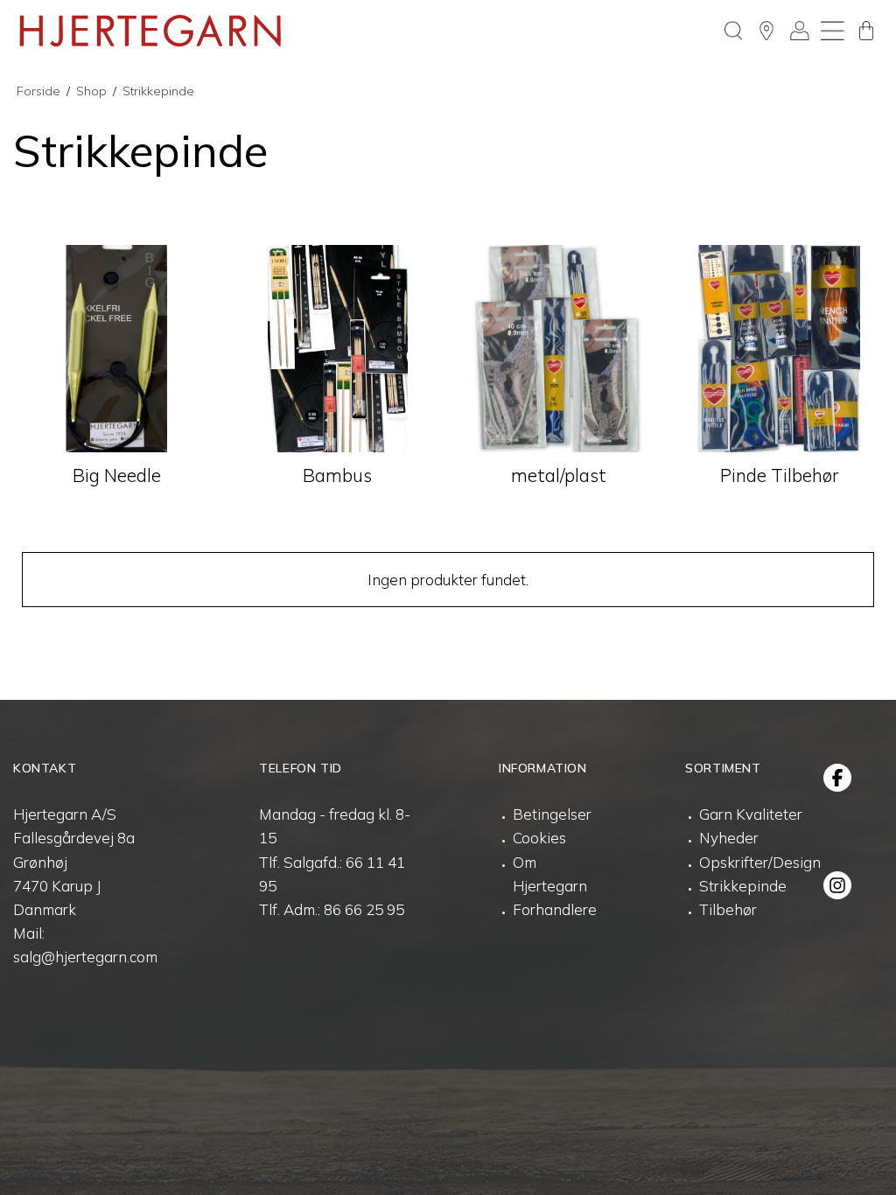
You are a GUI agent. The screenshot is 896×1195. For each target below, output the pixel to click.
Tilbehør (728, 909)
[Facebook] (837, 778)
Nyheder (729, 837)
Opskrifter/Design (760, 862)
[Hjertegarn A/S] (150, 30)
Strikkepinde (743, 886)
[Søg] (733, 30)
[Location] (766, 30)
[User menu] (800, 30)
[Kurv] (866, 30)
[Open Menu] (833, 30)
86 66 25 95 (364, 909)
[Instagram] (837, 885)
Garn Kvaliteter (750, 814)
